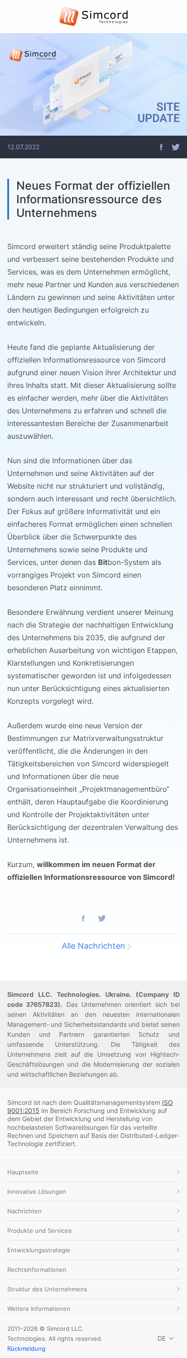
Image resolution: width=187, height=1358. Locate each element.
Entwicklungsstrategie (38, 1250)
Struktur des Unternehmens (47, 1289)
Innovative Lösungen (36, 1191)
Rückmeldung (26, 1348)
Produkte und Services (39, 1230)
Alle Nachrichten (93, 946)
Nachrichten (24, 1211)
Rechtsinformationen (36, 1269)
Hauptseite (23, 1172)
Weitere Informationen (38, 1308)
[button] (161, 147)
